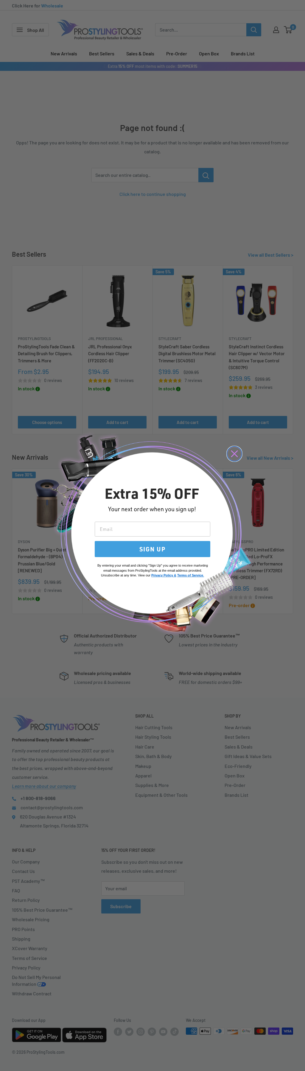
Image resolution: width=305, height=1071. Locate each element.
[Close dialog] (234, 453)
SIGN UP (152, 549)
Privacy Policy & (163, 575)
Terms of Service (190, 575)
